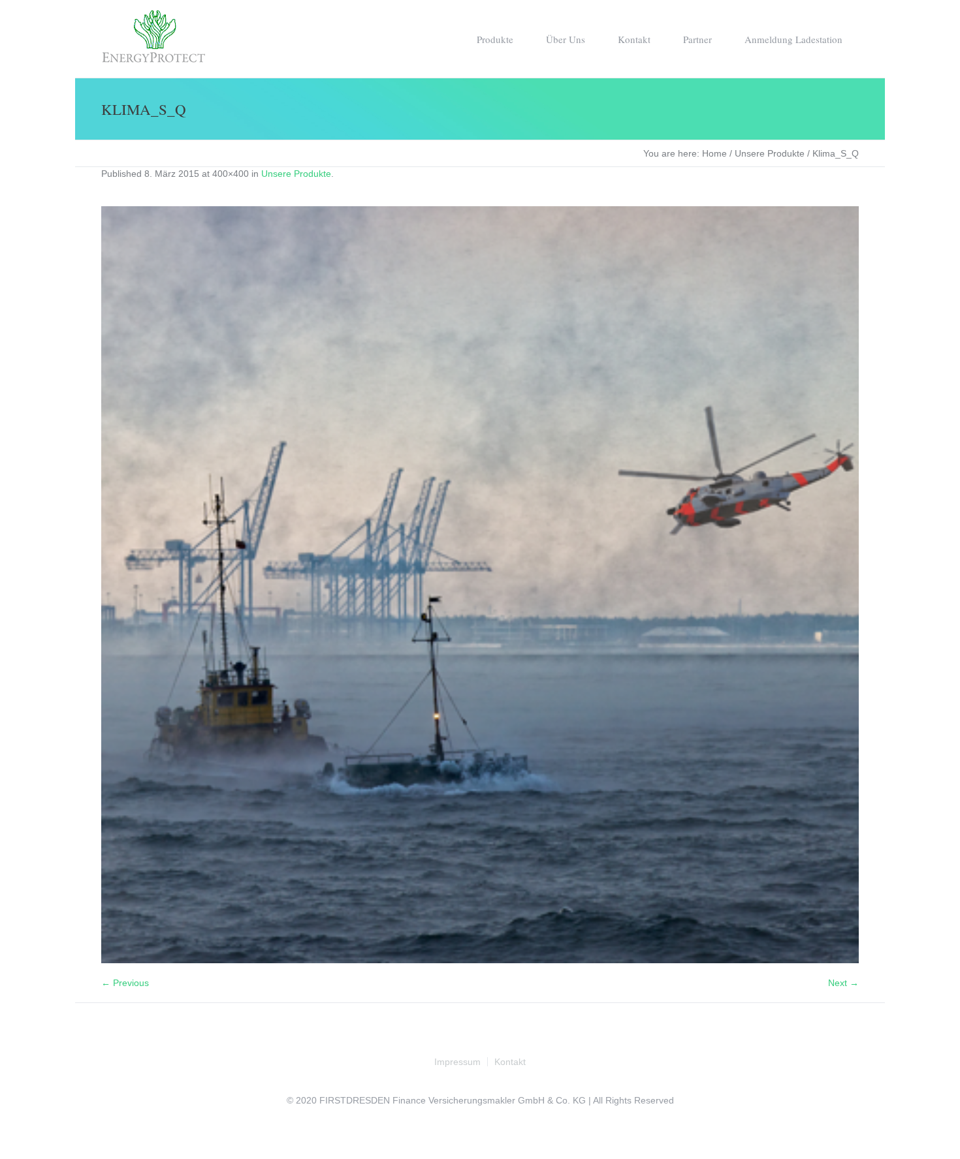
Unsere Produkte (770, 153)
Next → (843, 983)
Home (714, 153)
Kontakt (510, 1061)
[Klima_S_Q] (480, 584)
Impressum (457, 1061)
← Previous (125, 983)
